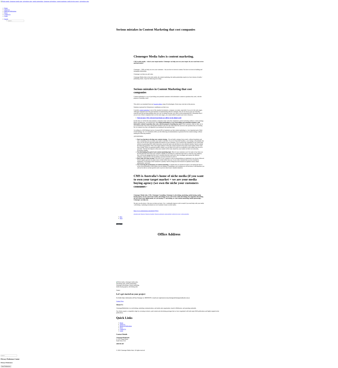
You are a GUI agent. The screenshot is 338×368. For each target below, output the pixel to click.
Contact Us (7, 14)
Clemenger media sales (159, 213)
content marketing (144, 110)
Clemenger (143, 213)
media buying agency (176, 213)
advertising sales (137, 213)
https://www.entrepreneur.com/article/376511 (146, 211)
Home (6, 8)
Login (6, 16)
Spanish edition (158, 104)
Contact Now (120, 301)
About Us (7, 9)
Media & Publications (10, 11)
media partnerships (185, 213)
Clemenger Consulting (149, 213)
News (5, 13)
